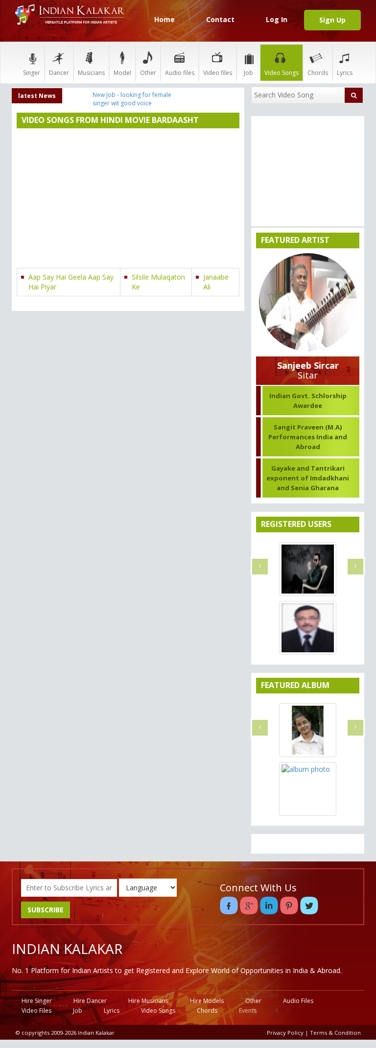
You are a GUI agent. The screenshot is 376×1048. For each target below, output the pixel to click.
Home (164, 19)
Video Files (36, 1010)
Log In (276, 19)
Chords (317, 73)
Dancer (59, 73)
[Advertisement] (128, 199)
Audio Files (298, 1001)
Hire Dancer (90, 1001)
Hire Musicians (148, 1001)
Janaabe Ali (216, 281)
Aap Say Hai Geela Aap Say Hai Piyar (71, 281)
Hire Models (207, 1001)
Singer (31, 73)
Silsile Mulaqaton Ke (158, 281)
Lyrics (344, 73)
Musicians (91, 73)
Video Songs (281, 73)
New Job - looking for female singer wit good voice (132, 99)
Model (122, 73)
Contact (220, 19)
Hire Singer (37, 1001)
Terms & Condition (335, 1032)
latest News (37, 96)
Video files (217, 73)
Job (248, 73)
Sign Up (332, 19)
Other (148, 73)
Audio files (179, 73)
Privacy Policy (285, 1032)
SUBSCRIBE (45, 909)
